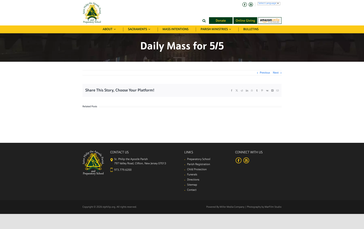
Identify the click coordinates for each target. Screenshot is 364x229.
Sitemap (192, 184)
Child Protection (197, 169)
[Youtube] (250, 4)
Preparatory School (198, 159)
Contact (192, 190)
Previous (265, 72)
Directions (193, 179)
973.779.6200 (123, 170)
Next (276, 72)
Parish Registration (198, 164)
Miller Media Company (232, 207)
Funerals (192, 174)
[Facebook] (244, 4)
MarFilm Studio (273, 207)
